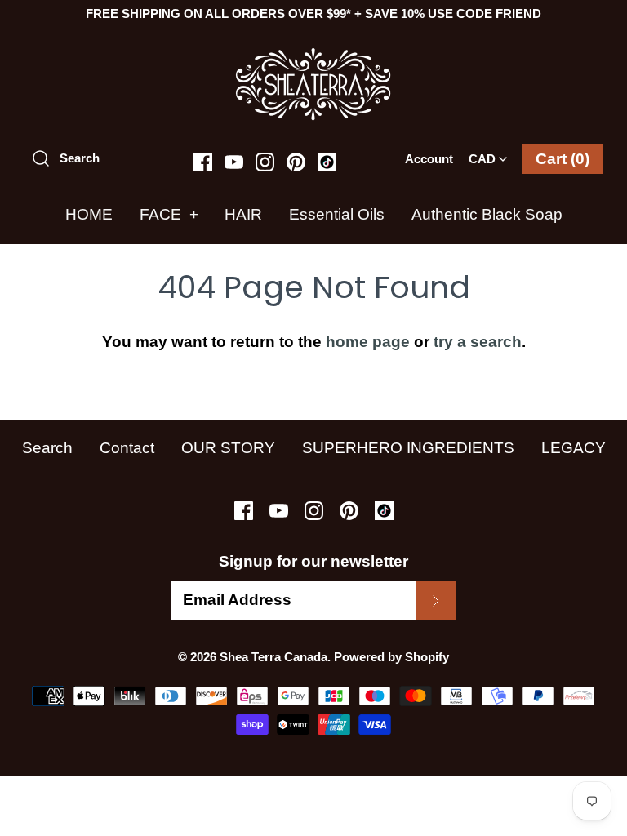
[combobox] (488, 153)
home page (368, 341)
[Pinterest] (296, 162)
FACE (169, 214)
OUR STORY (228, 447)
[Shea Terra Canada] (313, 55)
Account (429, 159)
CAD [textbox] (491, 154)
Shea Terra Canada (273, 657)
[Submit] (436, 600)
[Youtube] (234, 162)
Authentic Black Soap (487, 214)
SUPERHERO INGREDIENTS (408, 447)
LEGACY (573, 447)
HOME (89, 214)
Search (47, 447)
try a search (478, 341)
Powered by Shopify (391, 657)
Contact (127, 447)
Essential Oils (337, 214)
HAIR (243, 214)
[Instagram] (265, 162)
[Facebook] (202, 162)
